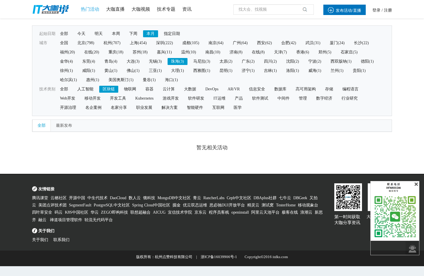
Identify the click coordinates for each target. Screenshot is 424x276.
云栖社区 (58, 198)
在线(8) (258, 52)
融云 (43, 220)
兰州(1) (337, 70)
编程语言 (350, 89)
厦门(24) (337, 43)
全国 (64, 43)
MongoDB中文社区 (174, 198)
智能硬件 (195, 107)
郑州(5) (324, 52)
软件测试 (260, 98)
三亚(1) (155, 70)
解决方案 (170, 107)
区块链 (109, 89)
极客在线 (290, 212)
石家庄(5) (349, 52)
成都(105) (190, 43)
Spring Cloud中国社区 (151, 205)
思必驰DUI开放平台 (227, 205)
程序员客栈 (219, 212)
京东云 (200, 212)
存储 (329, 89)
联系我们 (61, 240)
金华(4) (66, 61)
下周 (133, 33)
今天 (81, 33)
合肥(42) (288, 43)
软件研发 (196, 98)
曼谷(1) (149, 80)
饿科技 (149, 198)
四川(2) (270, 61)
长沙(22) (361, 43)
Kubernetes (144, 98)
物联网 (130, 89)
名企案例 (93, 107)
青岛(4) (110, 61)
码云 (59, 212)
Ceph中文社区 (239, 198)
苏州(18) (140, 52)
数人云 (135, 198)
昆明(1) (225, 70)
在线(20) (91, 52)
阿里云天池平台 (265, 212)
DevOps (211, 89)
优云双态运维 (195, 205)
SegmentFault (80, 205)
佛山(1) (133, 70)
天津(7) (280, 52)
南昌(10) (212, 52)
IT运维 (219, 98)
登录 (376, 10)
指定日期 (172, 33)
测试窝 (268, 205)
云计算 (169, 89)
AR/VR (234, 89)
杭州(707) (112, 43)
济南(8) (236, 52)
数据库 (280, 89)
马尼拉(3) (201, 61)
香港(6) (302, 52)
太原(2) (225, 61)
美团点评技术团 (52, 205)
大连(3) (133, 61)
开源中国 (77, 198)
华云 (95, 212)
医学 (238, 107)
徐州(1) (66, 70)
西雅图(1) (201, 70)
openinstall (240, 212)
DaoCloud (118, 198)
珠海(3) (177, 61)
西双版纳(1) (341, 61)
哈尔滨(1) (68, 80)
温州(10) (188, 52)
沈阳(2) (292, 61)
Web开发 (67, 98)
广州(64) (240, 43)
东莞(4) (88, 61)
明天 (99, 33)
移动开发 (93, 98)
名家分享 (119, 107)
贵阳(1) (359, 70)
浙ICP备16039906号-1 (219, 257)
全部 (64, 33)
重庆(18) (115, 52)
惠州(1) (92, 80)
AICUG (159, 212)
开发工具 (118, 98)
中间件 (283, 98)
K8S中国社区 (76, 212)
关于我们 (40, 240)
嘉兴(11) (164, 52)
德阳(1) (367, 61)
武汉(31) (312, 43)
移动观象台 (308, 205)
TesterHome (286, 205)
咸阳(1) (88, 70)
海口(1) (171, 80)
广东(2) (248, 61)
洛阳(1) (292, 70)
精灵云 (253, 205)
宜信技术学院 (180, 212)
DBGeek (300, 198)
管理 (303, 98)
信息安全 (257, 89)
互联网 (218, 107)
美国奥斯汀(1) (121, 80)
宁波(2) (314, 61)
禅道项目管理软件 (66, 220)
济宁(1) (248, 70)
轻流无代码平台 (99, 220)
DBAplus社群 (265, 198)
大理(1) (177, 70)
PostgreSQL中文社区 (112, 205)
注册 (388, 10)
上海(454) (138, 43)
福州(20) (67, 52)
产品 (239, 98)
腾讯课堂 (40, 198)
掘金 (176, 205)
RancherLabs (213, 198)
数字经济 (324, 98)
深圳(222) (164, 43)
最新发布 (64, 125)
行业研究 (350, 98)
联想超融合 (140, 212)
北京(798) (85, 43)
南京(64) (216, 43)
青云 (197, 198)
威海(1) (314, 70)
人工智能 (85, 89)
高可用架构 (306, 89)
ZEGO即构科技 (114, 212)
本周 (116, 33)
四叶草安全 (42, 212)
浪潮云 (306, 212)
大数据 (190, 89)
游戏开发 (171, 98)
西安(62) (264, 43)
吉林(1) (270, 70)
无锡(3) (155, 61)
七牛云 (285, 198)
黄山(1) (110, 70)
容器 (149, 89)
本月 (151, 33)
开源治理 (68, 107)
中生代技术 (97, 198)
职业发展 (144, 107)
